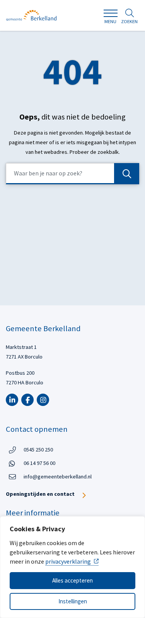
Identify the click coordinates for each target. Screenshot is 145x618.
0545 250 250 (38, 449)
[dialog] (72, 567)
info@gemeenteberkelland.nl (58, 476)
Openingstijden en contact (40, 493)
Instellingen (72, 601)
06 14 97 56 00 (39, 462)
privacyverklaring (68, 561)
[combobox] (72, 173)
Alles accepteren (72, 580)
